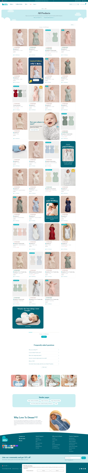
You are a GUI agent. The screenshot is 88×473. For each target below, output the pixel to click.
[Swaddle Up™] (20, 37)
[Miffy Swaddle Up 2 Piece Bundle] (36, 260)
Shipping (85, 0)
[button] (12, 4)
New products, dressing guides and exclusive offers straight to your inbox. (15, 459)
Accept (43, 470)
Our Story (53, 438)
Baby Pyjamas (71, 451)
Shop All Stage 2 (35, 384)
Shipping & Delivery (39, 446)
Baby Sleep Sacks (71, 438)
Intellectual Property (15, 468)
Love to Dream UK (6, 468)
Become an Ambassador (56, 444)
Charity (53, 441)
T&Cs (66, 459)
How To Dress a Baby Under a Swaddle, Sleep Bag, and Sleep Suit (42, 403)
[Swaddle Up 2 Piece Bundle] (52, 177)
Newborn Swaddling (72, 441)
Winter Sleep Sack (72, 444)
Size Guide (37, 448)
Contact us (22, 436)
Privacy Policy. (25, 468)
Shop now (35, 80)
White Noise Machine (72, 439)
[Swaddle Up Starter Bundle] (52, 149)
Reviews (53, 443)
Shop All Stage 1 (19, 384)
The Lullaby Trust (55, 446)
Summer (70, 449)
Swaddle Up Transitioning (73, 443)
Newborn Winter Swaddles (73, 446)
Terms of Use (22, 468)
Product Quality (54, 439)
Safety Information (38, 439)
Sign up (83, 457)
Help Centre (37, 438)
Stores (20, 440)
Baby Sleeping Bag (72, 448)
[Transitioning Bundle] (20, 93)
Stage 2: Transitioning (44, 400)
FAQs (56, 403)
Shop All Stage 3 (52, 384)
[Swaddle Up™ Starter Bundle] (52, 37)
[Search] (78, 4)
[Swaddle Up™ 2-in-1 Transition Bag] (20, 260)
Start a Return (38, 444)
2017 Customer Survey (55, 448)
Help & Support (79, 0)
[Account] (81, 4)
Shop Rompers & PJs (69, 384)
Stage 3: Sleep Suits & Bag (55, 400)
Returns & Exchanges (39, 443)
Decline (57, 470)
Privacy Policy (69, 459)
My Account (22, 438)
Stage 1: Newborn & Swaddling (33, 400)
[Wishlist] (83, 4)
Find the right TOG (34, 129)
